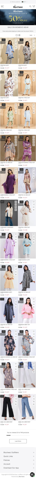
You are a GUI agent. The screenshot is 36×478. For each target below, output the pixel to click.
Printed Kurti (4, 65)
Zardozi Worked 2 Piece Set (26, 357)
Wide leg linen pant (24, 389)
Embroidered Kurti (24, 260)
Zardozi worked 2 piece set (26, 162)
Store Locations (16, 1)
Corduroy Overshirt (6, 227)
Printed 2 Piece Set (24, 97)
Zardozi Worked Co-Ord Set (9, 357)
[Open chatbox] (32, 474)
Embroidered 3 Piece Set (7, 195)
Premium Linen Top (24, 324)
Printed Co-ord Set (6, 162)
